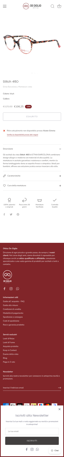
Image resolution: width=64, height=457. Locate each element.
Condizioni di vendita (12, 309)
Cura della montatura (16, 185)
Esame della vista (10, 354)
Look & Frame (9, 342)
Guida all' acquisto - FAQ (13, 301)
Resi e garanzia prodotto (13, 324)
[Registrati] (59, 387)
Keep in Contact (10, 350)
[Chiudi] (59, 409)
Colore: (8, 94)
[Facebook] (26, 449)
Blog (5, 358)
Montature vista (25, 86)
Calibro (6, 99)
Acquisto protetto (10, 346)
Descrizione (8, 148)
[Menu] (4, 6)
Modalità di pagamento (13, 313)
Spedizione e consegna (13, 317)
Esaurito (32, 116)
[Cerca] (52, 6)
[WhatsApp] (37, 449)
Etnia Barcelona (10, 86)
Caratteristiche (13, 175)
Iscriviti (32, 440)
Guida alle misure (10, 305)
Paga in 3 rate (9, 362)
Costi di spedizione (11, 321)
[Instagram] (32, 449)
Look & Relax (8, 338)
